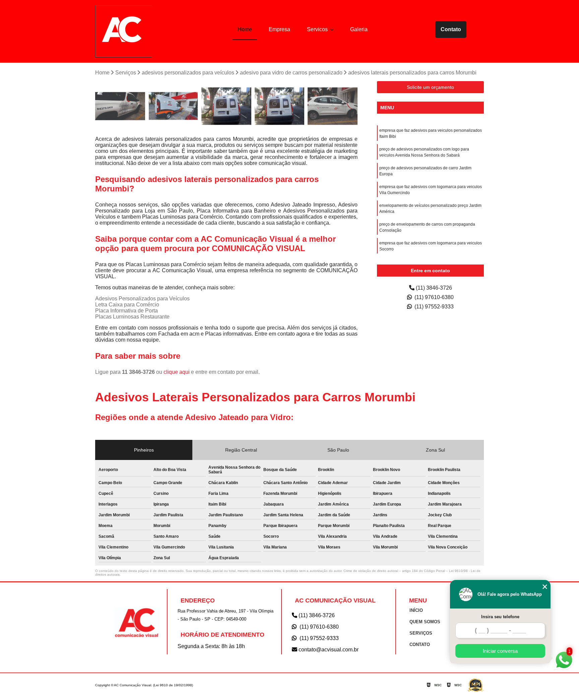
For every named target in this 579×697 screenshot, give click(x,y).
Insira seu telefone (500, 616)
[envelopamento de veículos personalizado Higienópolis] (226, 106)
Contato (451, 29)
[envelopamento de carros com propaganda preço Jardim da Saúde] (280, 106)
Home (245, 29)
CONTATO (419, 644)
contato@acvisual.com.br (328, 649)
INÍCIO (416, 610)
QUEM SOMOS (424, 621)
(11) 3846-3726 (433, 288)
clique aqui (177, 372)
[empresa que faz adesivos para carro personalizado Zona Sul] (120, 106)
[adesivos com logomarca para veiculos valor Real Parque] (333, 106)
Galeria (359, 29)
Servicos (318, 29)
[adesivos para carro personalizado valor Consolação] (173, 106)
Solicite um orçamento (430, 87)
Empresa (279, 29)
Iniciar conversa (500, 651)
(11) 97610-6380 (433, 297)
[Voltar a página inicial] (123, 31)
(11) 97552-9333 (433, 306)
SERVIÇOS (420, 633)
